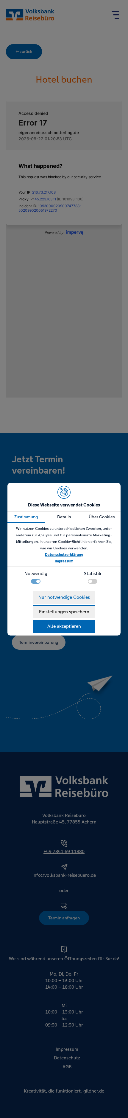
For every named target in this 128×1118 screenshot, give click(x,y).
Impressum (64, 561)
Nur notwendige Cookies (64, 597)
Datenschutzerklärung (64, 554)
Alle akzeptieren (64, 626)
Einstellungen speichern (64, 612)
